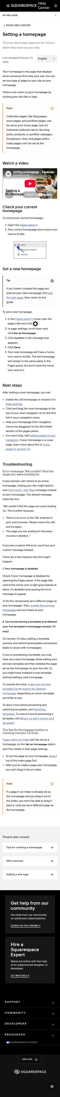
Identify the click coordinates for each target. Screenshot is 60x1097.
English (27, 1059)
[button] (52, 1086)
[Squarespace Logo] (30, 1072)
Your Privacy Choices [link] (23, 1042)
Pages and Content (18, 25)
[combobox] (46, 58)
